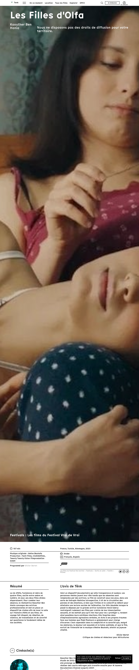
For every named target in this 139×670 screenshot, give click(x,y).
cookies (108, 657)
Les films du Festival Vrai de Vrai (72, 571)
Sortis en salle (100, 571)
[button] (102, 3)
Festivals (89, 571)
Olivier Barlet (31, 565)
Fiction (62, 572)
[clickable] (63, 564)
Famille (110, 571)
